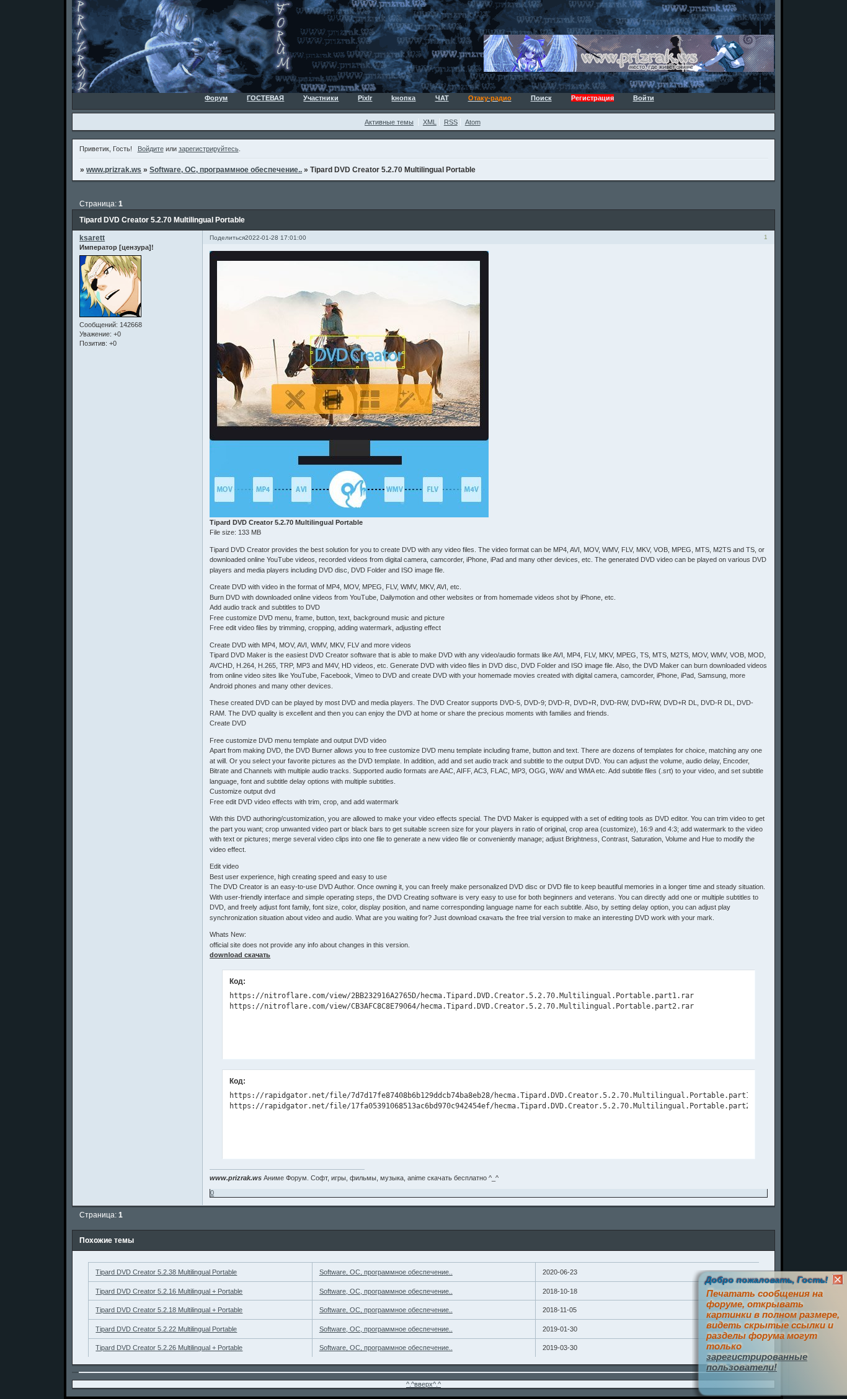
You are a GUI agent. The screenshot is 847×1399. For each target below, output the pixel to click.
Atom (473, 122)
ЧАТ (442, 98)
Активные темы (389, 122)
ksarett (92, 238)
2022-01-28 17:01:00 (275, 237)
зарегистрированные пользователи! (756, 1361)
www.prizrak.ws (113, 169)
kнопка (403, 98)
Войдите (151, 148)
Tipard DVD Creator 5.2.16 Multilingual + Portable (168, 1291)
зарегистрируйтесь (209, 148)
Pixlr (365, 98)
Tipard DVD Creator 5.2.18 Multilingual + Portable (168, 1309)
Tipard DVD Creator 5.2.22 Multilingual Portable (166, 1329)
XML (430, 122)
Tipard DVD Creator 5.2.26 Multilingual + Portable (168, 1347)
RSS (451, 122)
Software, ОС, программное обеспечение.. (225, 169)
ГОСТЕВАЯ (265, 98)
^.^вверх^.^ (423, 1384)
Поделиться (227, 237)
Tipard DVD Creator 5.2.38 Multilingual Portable (166, 1272)
